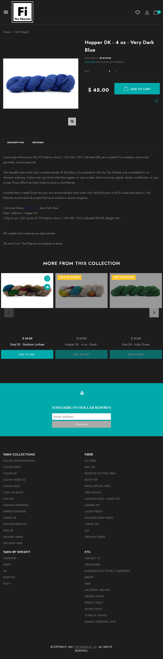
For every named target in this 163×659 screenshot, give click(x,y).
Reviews (38, 142)
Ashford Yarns (13, 537)
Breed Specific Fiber (98, 486)
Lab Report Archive (97, 590)
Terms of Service (96, 615)
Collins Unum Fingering (19, 461)
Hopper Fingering (14, 511)
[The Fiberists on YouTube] (82, 393)
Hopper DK (9, 518)
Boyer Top (91, 480)
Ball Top (90, 467)
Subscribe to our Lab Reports (81, 407)
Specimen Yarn (12, 543)
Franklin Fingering (16, 505)
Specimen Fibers (95, 537)
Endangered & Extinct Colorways (107, 571)
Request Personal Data (100, 622)
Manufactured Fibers (99, 518)
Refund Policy (94, 609)
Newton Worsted (15, 524)
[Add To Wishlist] (156, 101)
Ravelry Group (94, 596)
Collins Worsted (14, 480)
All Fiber (90, 461)
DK (4, 571)
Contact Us (92, 558)
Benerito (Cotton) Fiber (100, 473)
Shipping (90, 62)
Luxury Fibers (93, 511)
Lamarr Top (92, 505)
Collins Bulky (12, 486)
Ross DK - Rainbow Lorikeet (27, 344)
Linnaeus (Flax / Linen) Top (102, 499)
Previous (9, 312)
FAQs (88, 584)
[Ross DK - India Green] (136, 303)
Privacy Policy (94, 603)
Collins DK (10, 473)
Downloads (92, 565)
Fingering (9, 558)
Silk (87, 530)
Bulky (6, 584)
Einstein (8, 499)
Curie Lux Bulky (13, 492)
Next (154, 312)
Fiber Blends (93, 492)
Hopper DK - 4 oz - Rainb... (81, 344)
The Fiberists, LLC (85, 647)
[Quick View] (47, 287)
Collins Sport (12, 467)
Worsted (9, 577)
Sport (7, 565)
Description (15, 142)
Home (7, 32)
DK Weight (22, 32)
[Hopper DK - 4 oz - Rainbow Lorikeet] (81, 303)
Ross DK (8, 530)
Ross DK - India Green (136, 344)
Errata (89, 577)
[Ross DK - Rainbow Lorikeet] (27, 303)
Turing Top (92, 524)
